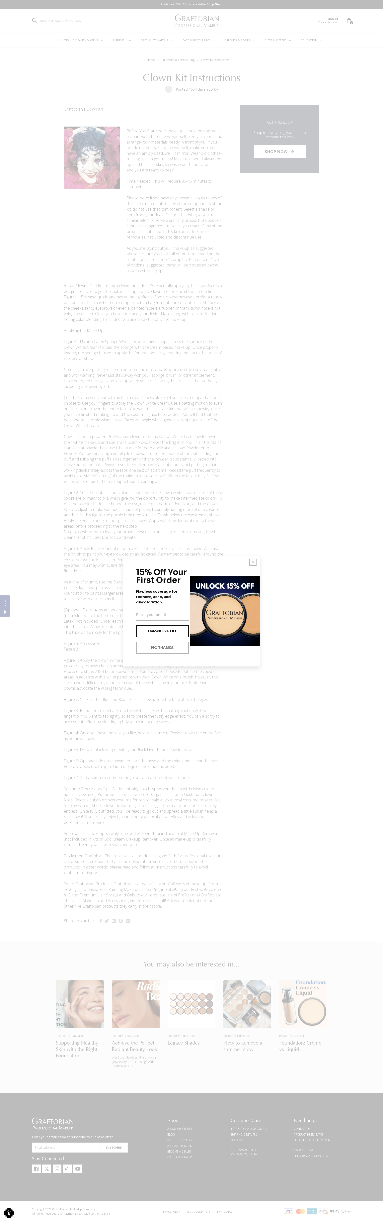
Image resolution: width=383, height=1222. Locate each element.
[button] (9, 1213)
